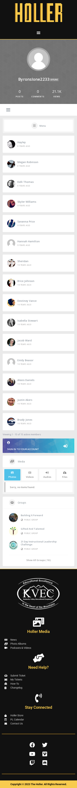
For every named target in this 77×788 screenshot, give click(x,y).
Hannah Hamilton (28, 241)
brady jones (24, 419)
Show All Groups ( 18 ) (38, 560)
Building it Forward (32, 515)
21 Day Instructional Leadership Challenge (39, 543)
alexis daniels (25, 380)
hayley (21, 142)
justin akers (24, 400)
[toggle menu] (8, 110)
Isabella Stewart (27, 320)
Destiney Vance (27, 300)
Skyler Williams (26, 201)
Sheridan (22, 261)
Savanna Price (26, 221)
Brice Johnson (25, 281)
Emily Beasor (25, 360)
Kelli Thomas (25, 182)
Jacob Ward (24, 340)
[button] (39, 32)
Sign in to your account (23, 449)
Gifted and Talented (32, 528)
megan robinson (27, 162)
